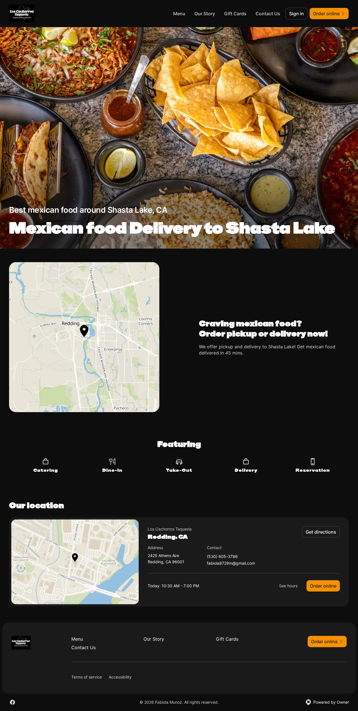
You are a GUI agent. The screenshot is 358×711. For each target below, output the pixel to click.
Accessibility (120, 677)
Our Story (204, 13)
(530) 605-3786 (222, 556)
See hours (288, 585)
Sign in (296, 13)
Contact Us (268, 13)
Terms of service (86, 677)
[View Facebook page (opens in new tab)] (12, 702)
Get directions (321, 532)
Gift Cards (235, 13)
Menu (179, 13)
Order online (323, 586)
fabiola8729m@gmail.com (231, 563)
